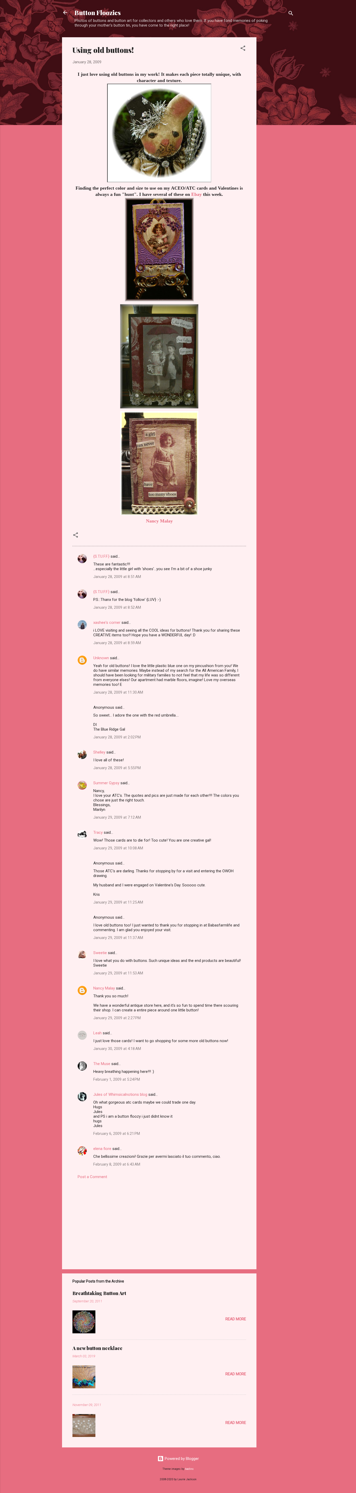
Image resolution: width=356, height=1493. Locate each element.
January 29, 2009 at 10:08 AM (118, 848)
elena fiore (102, 1148)
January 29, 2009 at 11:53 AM (118, 973)
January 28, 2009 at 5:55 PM (117, 768)
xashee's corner (106, 622)
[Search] (291, 14)
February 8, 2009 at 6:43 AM (116, 1164)
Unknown (101, 658)
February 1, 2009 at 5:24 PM (116, 1079)
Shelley (99, 752)
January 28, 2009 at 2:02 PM (117, 737)
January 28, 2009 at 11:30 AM (118, 692)
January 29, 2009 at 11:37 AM (118, 937)
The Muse (101, 1063)
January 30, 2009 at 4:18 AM (117, 1048)
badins (189, 1469)
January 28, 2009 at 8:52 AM (117, 607)
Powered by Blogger (181, 1458)
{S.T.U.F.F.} (101, 556)
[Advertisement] (277, 115)
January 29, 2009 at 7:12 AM (117, 817)
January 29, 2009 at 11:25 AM (118, 902)
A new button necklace (97, 1348)
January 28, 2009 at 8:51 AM (117, 576)
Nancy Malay (159, 521)
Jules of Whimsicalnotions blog (120, 1094)
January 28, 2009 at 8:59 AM (117, 642)
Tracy (98, 832)
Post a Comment (92, 1176)
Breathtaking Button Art (99, 1293)
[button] (243, 49)
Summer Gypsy (106, 783)
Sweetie (100, 952)
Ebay (196, 194)
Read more (235, 1319)
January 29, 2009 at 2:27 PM (117, 1018)
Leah (97, 1033)
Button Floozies (98, 12)
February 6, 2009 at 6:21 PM (116, 1133)
